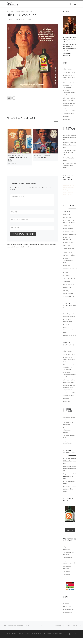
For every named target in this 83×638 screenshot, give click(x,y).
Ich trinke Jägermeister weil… (68, 260)
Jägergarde (67, 574)
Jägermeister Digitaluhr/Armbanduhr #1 (69, 137)
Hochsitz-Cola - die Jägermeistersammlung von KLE (28, 633)
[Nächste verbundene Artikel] (56, 123)
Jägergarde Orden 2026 (69, 418)
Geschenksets (68, 249)
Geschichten (68, 252)
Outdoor (66, 275)
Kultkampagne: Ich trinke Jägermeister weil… (69, 77)
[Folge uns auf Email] (72, 634)
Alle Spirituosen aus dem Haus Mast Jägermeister (69, 105)
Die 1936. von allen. (40, 157)
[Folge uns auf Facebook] (70, 634)
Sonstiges (67, 288)
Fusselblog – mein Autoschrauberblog (69, 315)
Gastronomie (68, 243)
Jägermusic (66, 571)
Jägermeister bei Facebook (68, 553)
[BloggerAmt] (70, 589)
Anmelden (66, 603)
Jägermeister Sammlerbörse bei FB (69, 562)
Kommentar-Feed (68, 609)
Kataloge (66, 116)
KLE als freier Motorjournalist (68, 320)
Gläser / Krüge (69, 255)
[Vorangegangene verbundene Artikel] (51, 123)
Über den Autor (68, 69)
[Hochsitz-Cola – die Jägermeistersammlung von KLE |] (12, 3)
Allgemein (67, 217)
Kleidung (66, 266)
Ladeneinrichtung (70, 269)
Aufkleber (67, 226)
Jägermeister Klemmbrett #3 (67, 442)
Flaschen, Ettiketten (67, 238)
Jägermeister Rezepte (67, 567)
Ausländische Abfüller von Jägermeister (69, 112)
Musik (65, 272)
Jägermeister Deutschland (67, 548)
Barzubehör (68, 229)
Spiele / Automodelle (68, 292)
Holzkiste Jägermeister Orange (67, 430)
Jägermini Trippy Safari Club (68, 424)
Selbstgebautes (69, 284)
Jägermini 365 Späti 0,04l (69, 437)
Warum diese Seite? (69, 72)
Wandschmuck (68, 296)
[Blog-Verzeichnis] (70, 585)
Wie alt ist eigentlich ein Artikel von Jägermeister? (69, 85)
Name (14, 212)
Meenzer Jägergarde (69, 335)
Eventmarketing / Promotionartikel (70, 233)
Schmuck (66, 281)
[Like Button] (9, 98)
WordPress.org (68, 612)
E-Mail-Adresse (19, 220)
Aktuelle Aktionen (66, 213)
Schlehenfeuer (69, 278)
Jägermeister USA (68, 558)
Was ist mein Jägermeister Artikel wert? (69, 93)
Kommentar (17, 196)
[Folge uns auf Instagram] (75, 634)
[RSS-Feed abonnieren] (66, 634)
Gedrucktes (67, 246)
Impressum (66, 119)
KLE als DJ (66, 325)
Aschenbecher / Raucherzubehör (70, 221)
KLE (10, 20)
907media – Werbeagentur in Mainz (68, 330)
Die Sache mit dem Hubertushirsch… (69, 99)
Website (15, 228)
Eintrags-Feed (67, 606)
